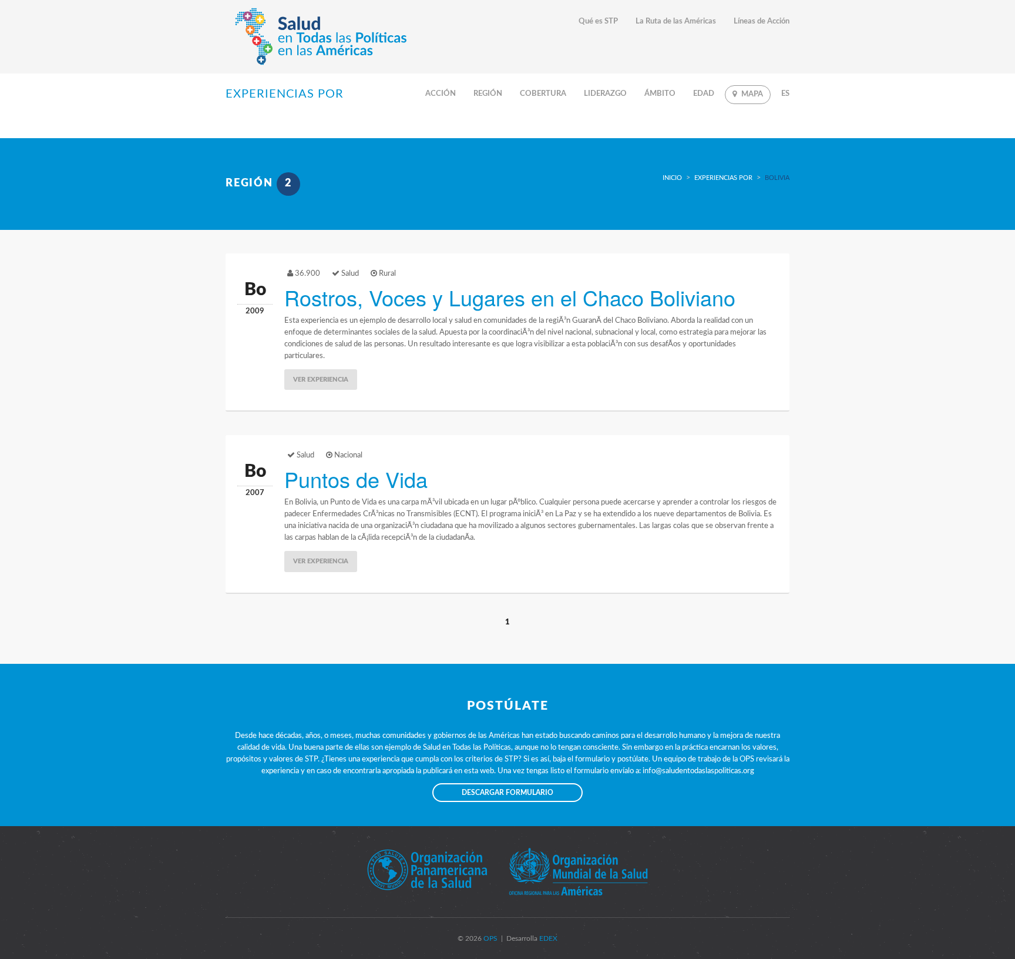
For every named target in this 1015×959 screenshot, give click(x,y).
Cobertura (543, 94)
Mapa (752, 94)
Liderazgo (605, 94)
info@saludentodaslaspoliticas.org (698, 771)
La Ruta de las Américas (676, 21)
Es (785, 94)
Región (487, 94)
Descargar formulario (507, 792)
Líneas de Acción (761, 21)
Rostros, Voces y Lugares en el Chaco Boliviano (509, 297)
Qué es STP (598, 21)
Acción (440, 94)
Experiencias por (723, 178)
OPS (490, 938)
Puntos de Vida (356, 479)
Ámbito (659, 94)
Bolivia (777, 178)
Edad (703, 94)
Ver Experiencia (320, 379)
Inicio (672, 178)
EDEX (547, 938)
